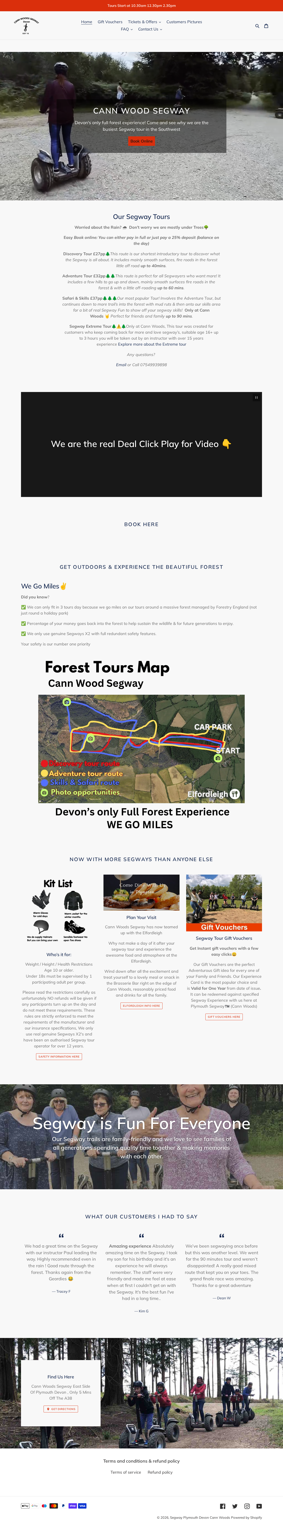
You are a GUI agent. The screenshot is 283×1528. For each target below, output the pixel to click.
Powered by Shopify (246, 1517)
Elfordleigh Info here (141, 1005)
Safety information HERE (59, 1056)
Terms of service (126, 1472)
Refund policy (160, 1472)
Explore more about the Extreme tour (152, 344)
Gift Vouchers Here (224, 1016)
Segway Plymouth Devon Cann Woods (200, 1517)
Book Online (141, 141)
